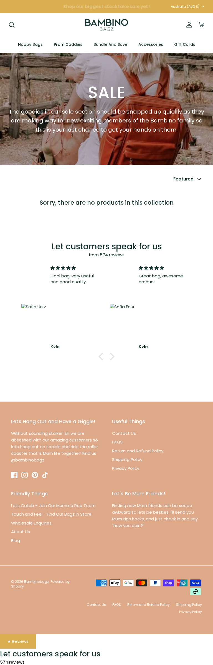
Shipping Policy (127, 459)
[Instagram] (24, 475)
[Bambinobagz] (106, 25)
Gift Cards (184, 44)
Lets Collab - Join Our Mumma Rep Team (53, 505)
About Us (20, 531)
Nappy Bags (30, 44)
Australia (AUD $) (185, 6)
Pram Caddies (68, 44)
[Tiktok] (45, 475)
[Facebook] (14, 475)
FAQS (117, 442)
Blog (15, 540)
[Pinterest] (35, 475)
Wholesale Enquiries (31, 523)
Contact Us (124, 433)
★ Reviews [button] (18, 641)
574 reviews (12, 662)
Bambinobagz (36, 581)
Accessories (150, 44)
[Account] (188, 24)
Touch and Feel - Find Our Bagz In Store (51, 514)
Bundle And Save (110, 44)
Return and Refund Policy (137, 451)
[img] (75, 268)
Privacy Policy (125, 468)
